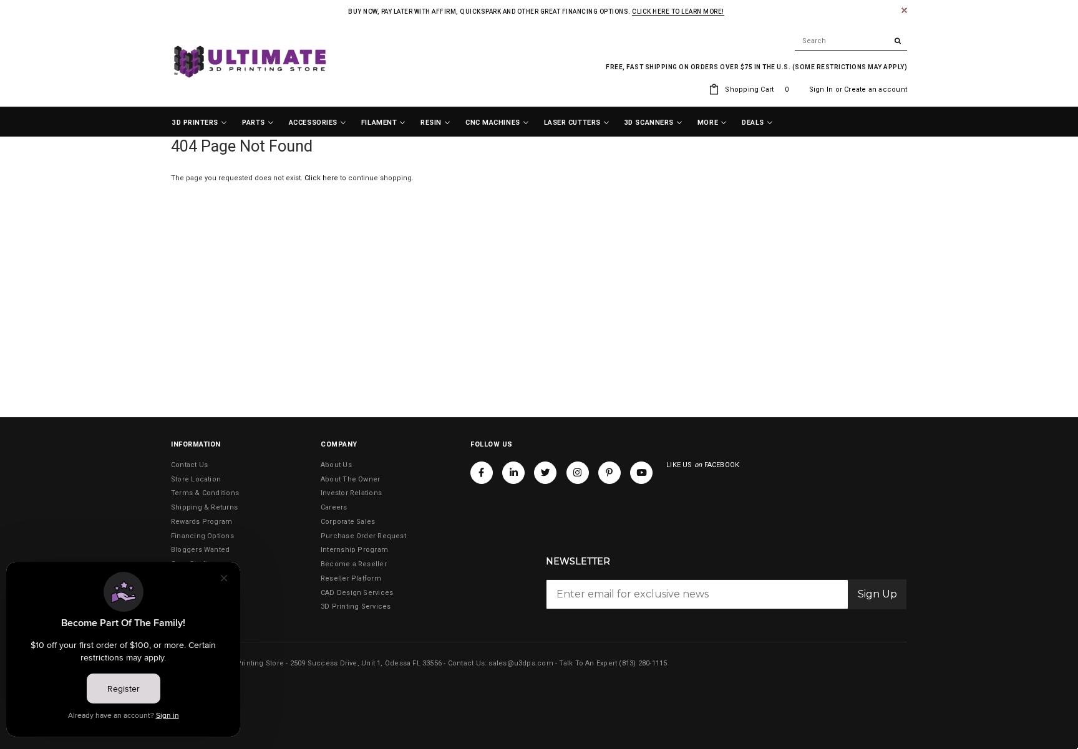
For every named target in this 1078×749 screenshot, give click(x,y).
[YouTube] (641, 472)
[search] (851, 41)
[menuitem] (199, 123)
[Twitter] (545, 472)
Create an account (875, 89)
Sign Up (877, 594)
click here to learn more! (678, 11)
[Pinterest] (609, 472)
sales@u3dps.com (520, 663)
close (904, 10)
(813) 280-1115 (643, 663)
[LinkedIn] (513, 472)
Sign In (821, 89)
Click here (322, 178)
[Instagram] (577, 472)
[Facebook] (481, 472)
